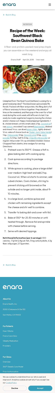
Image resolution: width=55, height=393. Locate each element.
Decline (14, 388)
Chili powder (12, 135)
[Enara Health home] (12, 287)
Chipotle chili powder (38, 138)
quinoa (9, 126)
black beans (39, 126)
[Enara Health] (9, 4)
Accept (40, 388)
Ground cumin (30, 135)
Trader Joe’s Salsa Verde (40, 132)
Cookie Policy (11, 383)
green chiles (32, 129)
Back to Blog (10, 15)
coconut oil (46, 123)
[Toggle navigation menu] (49, 4)
